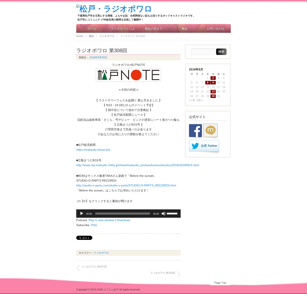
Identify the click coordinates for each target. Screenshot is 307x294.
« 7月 (192, 100)
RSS (94, 225)
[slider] (173, 213)
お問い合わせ (215, 28)
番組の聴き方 (153, 28)
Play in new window (101, 220)
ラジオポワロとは (122, 28)
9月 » (200, 100)
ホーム (91, 28)
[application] (128, 213)
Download (123, 220)
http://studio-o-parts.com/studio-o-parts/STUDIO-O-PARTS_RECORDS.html (126, 185)
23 (213, 91)
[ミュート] (163, 213)
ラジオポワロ (106, 36)
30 (213, 96)
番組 (184, 28)
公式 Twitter (209, 145)
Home (79, 36)
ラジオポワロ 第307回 (94, 266)
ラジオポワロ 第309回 (162, 272)
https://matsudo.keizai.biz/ (93, 149)
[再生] (82, 213)
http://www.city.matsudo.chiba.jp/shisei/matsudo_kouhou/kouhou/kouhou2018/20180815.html (137, 165)
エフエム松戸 (111, 289)
